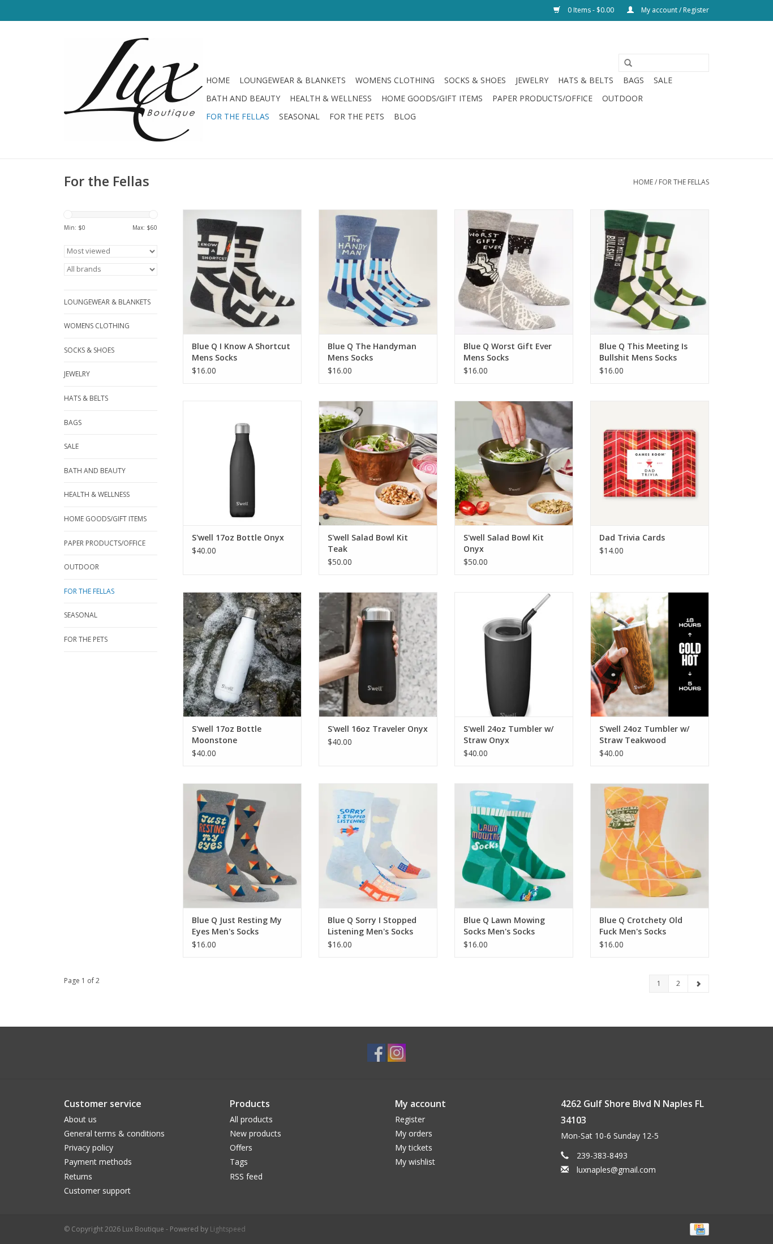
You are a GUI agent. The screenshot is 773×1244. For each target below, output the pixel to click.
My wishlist (415, 1161)
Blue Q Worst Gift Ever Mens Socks (507, 352)
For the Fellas (237, 116)
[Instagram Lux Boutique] (397, 1053)
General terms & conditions (114, 1133)
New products (255, 1133)
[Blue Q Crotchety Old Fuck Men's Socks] (649, 845)
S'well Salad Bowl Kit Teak (368, 543)
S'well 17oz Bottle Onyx (238, 537)
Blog (405, 116)
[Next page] (698, 983)
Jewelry (532, 80)
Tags (239, 1161)
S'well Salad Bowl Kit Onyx (503, 543)
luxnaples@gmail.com (616, 1169)
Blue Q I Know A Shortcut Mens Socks (241, 352)
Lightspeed (228, 1229)
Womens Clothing (395, 80)
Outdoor (622, 98)
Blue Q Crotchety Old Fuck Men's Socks (640, 926)
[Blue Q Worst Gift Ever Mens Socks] (513, 271)
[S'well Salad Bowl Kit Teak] (378, 463)
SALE (663, 80)
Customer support (97, 1190)
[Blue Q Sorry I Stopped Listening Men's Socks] (378, 845)
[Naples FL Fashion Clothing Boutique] (133, 89)
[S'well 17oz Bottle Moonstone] (242, 654)
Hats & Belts (585, 80)
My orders (413, 1133)
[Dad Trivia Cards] (649, 463)
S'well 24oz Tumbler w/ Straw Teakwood (644, 734)
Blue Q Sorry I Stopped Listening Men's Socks (372, 926)
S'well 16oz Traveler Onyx (378, 728)
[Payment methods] (697, 1228)
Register (410, 1119)
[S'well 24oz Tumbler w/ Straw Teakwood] (649, 654)
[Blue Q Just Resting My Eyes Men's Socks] (242, 845)
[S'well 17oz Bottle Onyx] (242, 463)
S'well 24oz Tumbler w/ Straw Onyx (508, 734)
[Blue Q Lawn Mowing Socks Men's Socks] (513, 845)
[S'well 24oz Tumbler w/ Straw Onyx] (513, 654)
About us (80, 1119)
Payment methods (98, 1161)
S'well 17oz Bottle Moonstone (226, 734)
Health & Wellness (331, 98)
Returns (78, 1176)
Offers (241, 1147)
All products (251, 1119)
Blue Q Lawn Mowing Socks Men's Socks (504, 926)
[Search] (624, 63)
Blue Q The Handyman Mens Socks (372, 352)
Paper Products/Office (542, 98)
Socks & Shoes (475, 80)
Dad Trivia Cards (632, 537)
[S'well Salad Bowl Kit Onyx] (513, 463)
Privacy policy (88, 1147)
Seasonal (299, 116)
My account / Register (674, 10)
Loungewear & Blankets (292, 80)
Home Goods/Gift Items (432, 98)
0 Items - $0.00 (591, 10)
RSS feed (246, 1176)
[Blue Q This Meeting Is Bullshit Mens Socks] (649, 271)
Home (218, 80)
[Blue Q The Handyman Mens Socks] (378, 271)
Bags (633, 80)
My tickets (413, 1147)
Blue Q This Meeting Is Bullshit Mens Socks (643, 352)
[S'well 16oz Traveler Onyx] (378, 654)
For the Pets (356, 116)
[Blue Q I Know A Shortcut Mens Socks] (242, 271)
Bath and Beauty (243, 98)
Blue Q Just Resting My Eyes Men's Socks (237, 926)
